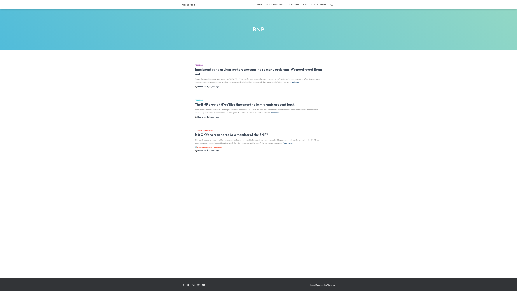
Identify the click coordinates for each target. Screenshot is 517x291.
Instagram (198, 285)
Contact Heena (318, 4)
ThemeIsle (331, 285)
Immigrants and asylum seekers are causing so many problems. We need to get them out (258, 72)
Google (193, 285)
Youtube (203, 285)
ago (214, 86)
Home (259, 4)
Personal (199, 65)
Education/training (204, 130)
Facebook (184, 285)
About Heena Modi (274, 4)
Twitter (188, 285)
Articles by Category (297, 4)
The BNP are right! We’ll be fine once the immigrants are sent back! (245, 104)
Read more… (295, 82)
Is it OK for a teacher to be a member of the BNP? (231, 134)
